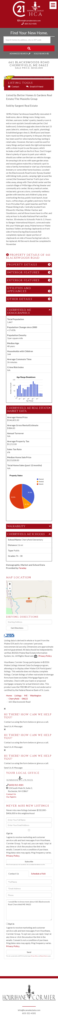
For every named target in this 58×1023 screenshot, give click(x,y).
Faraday (22, 568)
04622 (25, 698)
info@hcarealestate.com (30, 20)
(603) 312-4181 (16, 785)
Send (29, 952)
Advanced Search (19, 53)
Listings (18, 695)
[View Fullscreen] (10, 594)
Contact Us (11, 794)
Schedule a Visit (38, 873)
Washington (35, 695)
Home (9, 695)
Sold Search (40, 53)
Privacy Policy (45, 656)
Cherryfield (14, 698)
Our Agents (11, 797)
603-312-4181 (31, 24)
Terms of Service (44, 956)
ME (26, 695)
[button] (29, 48)
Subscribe (29, 861)
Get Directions (17, 628)
